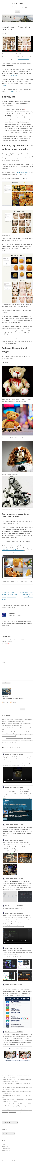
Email (4, 669)
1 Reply (4, 33)
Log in (3, 1144)
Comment (5, 644)
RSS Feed (14, 702)
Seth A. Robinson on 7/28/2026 (14, 878)
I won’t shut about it (23, 59)
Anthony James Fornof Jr (8, 719)
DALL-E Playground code (23, 172)
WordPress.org (6, 1150)
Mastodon (13, 748)
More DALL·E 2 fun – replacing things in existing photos (16, 1106)
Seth (30, 581)
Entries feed (5, 1146)
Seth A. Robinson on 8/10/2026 (14, 840)
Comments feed (6, 1148)
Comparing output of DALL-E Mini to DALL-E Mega (14, 1095)
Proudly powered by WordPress (9, 1161)
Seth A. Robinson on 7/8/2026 (13, 948)
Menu (17, 11)
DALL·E (18, 581)
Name (4, 663)
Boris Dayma (15, 75)
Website (4, 676)
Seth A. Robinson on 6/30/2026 (14, 1032)
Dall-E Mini (12, 92)
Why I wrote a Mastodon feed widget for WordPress (15, 1083)
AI (15, 581)
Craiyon (4, 85)
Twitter (19, 748)
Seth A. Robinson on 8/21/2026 (14, 754)
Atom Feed (6, 702)
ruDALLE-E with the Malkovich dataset (13, 550)
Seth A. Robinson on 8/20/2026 (14, 787)
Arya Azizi (12, 613)
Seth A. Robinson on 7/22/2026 (14, 913)
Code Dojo (17, 3)
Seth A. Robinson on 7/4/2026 (13, 984)
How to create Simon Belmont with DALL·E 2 (13, 1104)
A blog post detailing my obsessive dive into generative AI (26, 594)
